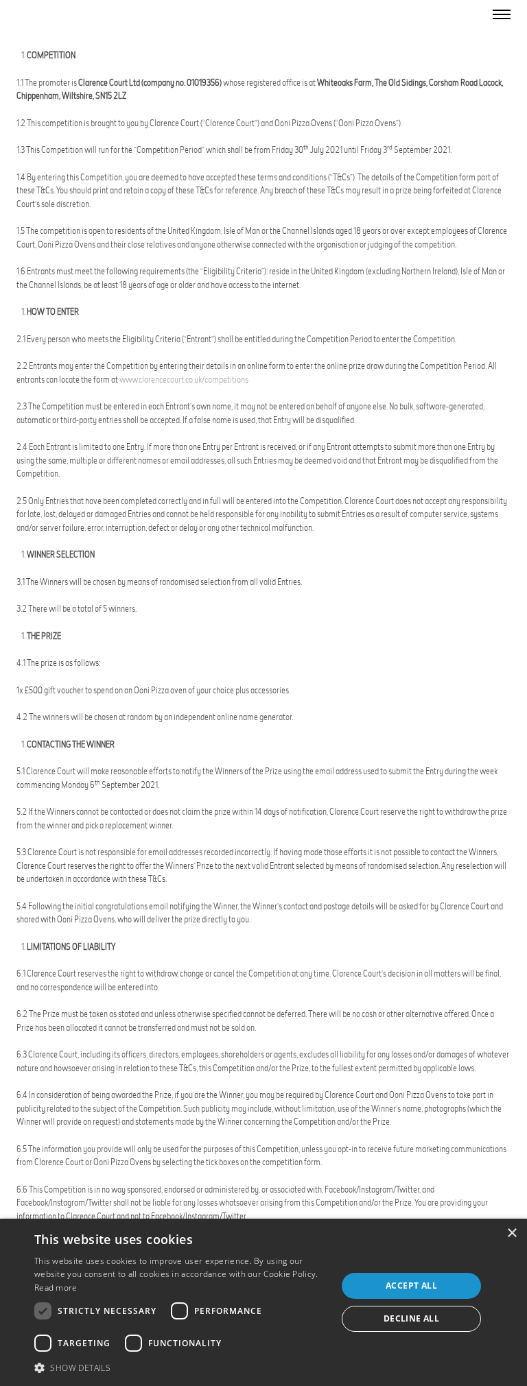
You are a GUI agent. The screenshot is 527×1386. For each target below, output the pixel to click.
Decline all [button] (411, 1318)
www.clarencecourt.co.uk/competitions (183, 379)
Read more (56, 1287)
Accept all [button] (411, 1285)
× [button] (511, 1233)
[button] (181, 1367)
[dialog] (263, 1302)
